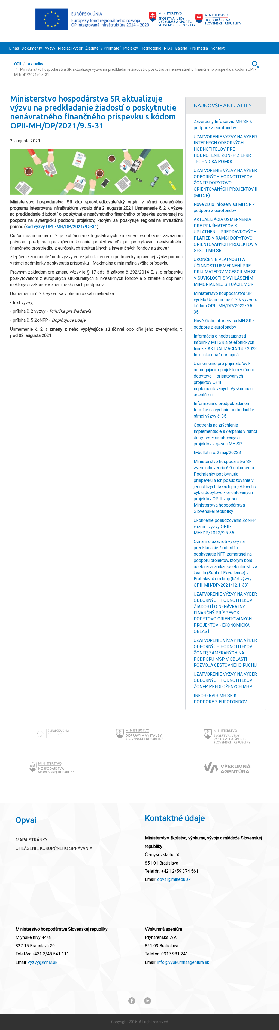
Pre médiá (199, 48)
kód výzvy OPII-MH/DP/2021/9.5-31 (61, 226)
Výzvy (50, 48)
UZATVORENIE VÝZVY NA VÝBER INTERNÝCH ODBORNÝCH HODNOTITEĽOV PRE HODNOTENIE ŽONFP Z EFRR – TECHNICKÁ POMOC (225, 149)
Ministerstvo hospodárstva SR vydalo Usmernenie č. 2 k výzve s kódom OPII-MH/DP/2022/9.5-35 (225, 303)
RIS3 (168, 48)
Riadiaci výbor (70, 48)
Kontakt (218, 48)
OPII (17, 64)
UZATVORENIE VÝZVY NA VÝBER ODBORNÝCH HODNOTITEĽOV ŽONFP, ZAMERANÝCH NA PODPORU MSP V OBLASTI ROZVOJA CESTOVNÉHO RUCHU (225, 653)
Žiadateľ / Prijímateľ (103, 48)
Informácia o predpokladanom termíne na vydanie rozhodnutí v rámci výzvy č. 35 (224, 410)
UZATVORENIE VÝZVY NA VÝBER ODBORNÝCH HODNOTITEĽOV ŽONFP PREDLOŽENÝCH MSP (225, 680)
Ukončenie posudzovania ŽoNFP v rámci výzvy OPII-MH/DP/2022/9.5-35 (225, 526)
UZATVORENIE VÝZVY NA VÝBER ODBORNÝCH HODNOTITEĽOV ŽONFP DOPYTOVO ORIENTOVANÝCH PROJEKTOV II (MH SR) (225, 183)
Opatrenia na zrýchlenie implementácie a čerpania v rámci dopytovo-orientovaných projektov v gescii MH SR (225, 434)
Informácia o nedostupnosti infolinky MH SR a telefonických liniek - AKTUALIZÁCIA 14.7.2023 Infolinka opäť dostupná (225, 345)
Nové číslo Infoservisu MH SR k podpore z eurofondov (224, 207)
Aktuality (35, 64)
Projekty (130, 48)
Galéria (181, 48)
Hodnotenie (151, 48)
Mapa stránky (31, 839)
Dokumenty (32, 48)
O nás (14, 48)
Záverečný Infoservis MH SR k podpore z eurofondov (223, 124)
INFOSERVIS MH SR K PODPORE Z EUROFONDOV (220, 698)
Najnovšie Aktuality (223, 105)
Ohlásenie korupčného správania (54, 848)
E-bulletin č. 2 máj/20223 (217, 452)
